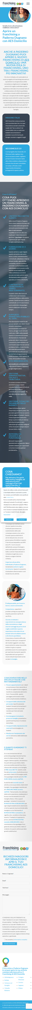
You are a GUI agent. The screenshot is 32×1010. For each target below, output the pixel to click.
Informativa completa (20, 939)
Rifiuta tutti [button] (8, 519)
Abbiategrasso (9, 977)
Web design (25, 1002)
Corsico (20, 982)
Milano (20, 988)
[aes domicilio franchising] (13, 3)
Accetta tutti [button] (22, 519)
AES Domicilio (17, 61)
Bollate (6, 980)
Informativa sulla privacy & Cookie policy (11, 1007)
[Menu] (27, 3)
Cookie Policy (9, 497)
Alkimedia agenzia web (9, 1005)
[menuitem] (27, 3)
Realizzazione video (19, 1005)
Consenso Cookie (25, 1007)
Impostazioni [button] (7, 514)
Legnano (20, 985)
